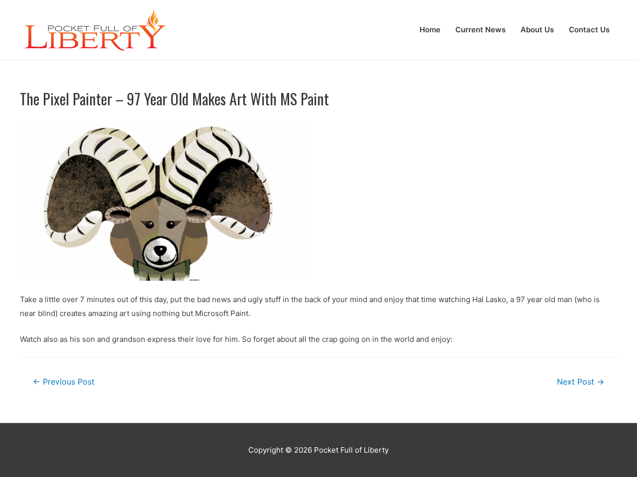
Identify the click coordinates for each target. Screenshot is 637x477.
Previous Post (64, 382)
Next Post (580, 382)
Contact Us (589, 29)
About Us (537, 29)
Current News (480, 29)
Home (430, 29)
